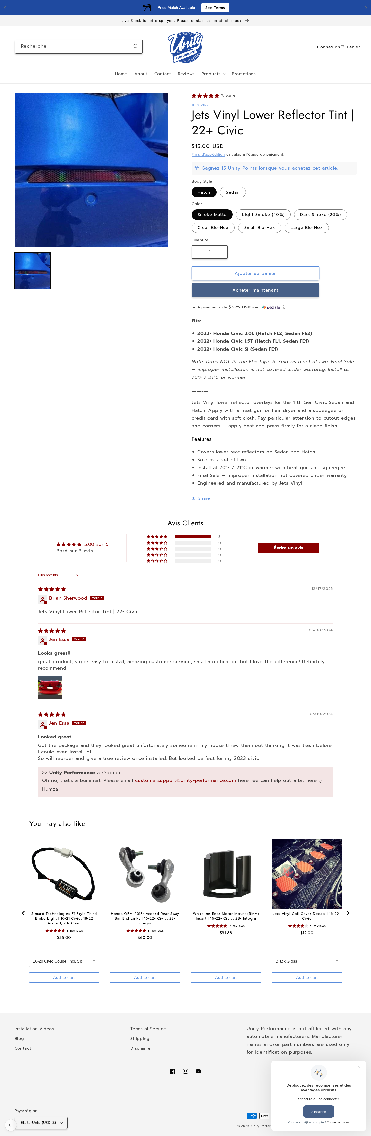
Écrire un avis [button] (288, 548)
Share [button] (204, 498)
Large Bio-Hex (307, 227)
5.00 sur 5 (96, 544)
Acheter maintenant (255, 290)
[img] (52, 589)
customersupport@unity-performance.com (185, 780)
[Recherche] (135, 46)
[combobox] (78, 46)
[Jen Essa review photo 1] (50, 687)
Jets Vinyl (201, 105)
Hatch (204, 192)
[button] (213, 74)
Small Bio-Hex (259, 227)
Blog (19, 1038)
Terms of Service (148, 1028)
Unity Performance (266, 1126)
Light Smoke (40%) (263, 214)
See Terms (215, 7)
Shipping (140, 1038)
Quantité (200, 240)
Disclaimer (141, 1048)
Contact (23, 1048)
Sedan (233, 192)
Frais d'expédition (208, 154)
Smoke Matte (212, 214)
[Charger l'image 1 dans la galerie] (33, 271)
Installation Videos (34, 1028)
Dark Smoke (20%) (320, 214)
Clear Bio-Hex (213, 227)
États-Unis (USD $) (38, 1122)
